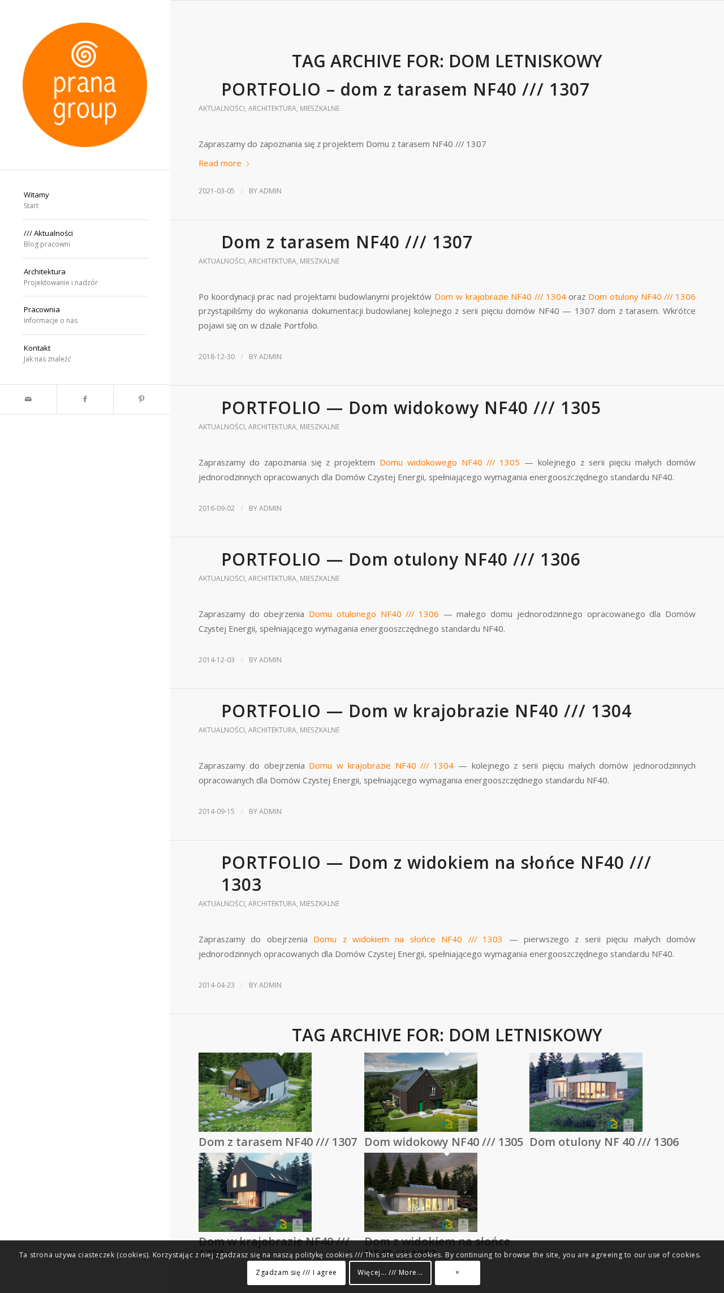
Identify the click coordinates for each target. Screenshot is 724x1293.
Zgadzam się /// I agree (296, 1273)
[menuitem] (85, 201)
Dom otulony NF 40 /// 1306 (604, 1141)
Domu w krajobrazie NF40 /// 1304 (381, 765)
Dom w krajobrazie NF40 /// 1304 (501, 296)
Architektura (272, 108)
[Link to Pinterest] (141, 399)
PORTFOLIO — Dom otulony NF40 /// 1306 (401, 559)
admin (270, 191)
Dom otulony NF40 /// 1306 (642, 296)
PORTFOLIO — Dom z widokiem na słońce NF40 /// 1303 (436, 873)
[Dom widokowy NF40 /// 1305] (420, 1129)
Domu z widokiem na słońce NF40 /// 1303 (408, 939)
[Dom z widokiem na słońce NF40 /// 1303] (420, 1229)
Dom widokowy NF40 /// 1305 (443, 1141)
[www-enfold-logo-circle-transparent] (85, 85)
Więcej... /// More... (390, 1273)
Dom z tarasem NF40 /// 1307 (347, 241)
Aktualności (222, 108)
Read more (220, 163)
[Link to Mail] (28, 399)
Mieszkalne (319, 108)
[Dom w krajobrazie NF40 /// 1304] (255, 1229)
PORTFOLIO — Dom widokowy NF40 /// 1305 (411, 407)
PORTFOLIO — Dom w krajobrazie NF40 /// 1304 (426, 710)
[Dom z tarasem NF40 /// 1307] (255, 1129)
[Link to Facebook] (85, 399)
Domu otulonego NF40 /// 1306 (376, 613)
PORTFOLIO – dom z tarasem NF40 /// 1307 (405, 89)
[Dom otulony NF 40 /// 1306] (586, 1129)
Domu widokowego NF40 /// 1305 (450, 462)
